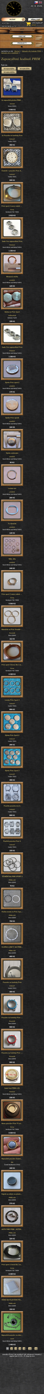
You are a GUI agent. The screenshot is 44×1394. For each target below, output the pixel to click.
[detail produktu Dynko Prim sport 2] (12, 369)
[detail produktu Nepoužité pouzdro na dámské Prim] (12, 1322)
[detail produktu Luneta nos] (12, 475)
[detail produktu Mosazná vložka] (12, 263)
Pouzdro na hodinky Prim (12, 982)
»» (30, 1348)
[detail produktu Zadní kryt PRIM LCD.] (12, 1075)
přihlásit (35, 20)
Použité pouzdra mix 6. (12, 806)
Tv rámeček (12, 524)
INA (12, 1162)
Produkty (22, 43)
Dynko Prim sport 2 (12, 382)
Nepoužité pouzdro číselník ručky (12, 1159)
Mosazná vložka (12, 277)
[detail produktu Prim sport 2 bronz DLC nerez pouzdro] (12, 651)
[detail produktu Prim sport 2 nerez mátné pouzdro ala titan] (12, 581)
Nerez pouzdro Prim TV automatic (12, 1123)
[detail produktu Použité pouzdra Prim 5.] (12, 828)
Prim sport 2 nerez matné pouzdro (12, 206)
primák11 (12, 280)
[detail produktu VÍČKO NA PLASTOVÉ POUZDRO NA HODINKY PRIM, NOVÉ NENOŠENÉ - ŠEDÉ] (12, 1287)
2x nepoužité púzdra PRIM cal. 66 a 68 (12, 100)
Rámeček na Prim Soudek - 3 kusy (12, 629)
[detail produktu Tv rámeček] (12, 510)
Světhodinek (12, 315)
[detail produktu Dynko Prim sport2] (12, 404)
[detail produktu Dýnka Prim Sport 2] (12, 722)
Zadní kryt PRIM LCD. (12, 1088)
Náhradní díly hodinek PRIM (31, 51)
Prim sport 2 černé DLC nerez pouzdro (12, 1264)
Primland (12, 245)
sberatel (12, 103)
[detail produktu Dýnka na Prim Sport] (12, 299)
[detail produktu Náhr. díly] (12, 546)
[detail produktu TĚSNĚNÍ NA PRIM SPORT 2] (12, 863)
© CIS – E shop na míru (26, 1356)
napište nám (13, 1356)
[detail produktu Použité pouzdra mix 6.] (12, 793)
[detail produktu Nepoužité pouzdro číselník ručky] (12, 1145)
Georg (12, 209)
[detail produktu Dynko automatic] (12, 440)
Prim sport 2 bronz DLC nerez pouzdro (12, 665)
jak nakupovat (29, 1354)
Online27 (12, 139)
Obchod (17, 51)
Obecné (22, 36)
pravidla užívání (7, 1354)
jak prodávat (19, 1354)
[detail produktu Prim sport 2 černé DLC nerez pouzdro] (12, 1251)
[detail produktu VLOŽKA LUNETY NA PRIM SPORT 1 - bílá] (12, 934)
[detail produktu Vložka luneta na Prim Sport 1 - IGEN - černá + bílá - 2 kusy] (12, 898)
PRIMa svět (12, 880)
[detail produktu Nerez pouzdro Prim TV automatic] (12, 1110)
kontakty (38, 1354)
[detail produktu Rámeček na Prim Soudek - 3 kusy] (12, 616)
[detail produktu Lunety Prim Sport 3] (12, 687)
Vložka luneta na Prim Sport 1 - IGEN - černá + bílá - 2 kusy (12, 912)
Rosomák (12, 633)
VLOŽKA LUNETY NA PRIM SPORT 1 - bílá (12, 947)
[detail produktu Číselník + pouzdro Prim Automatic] (12, 157)
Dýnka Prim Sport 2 (12, 735)
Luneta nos (12, 488)
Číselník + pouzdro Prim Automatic (12, 171)
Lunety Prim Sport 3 (12, 700)
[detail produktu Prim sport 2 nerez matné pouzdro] (12, 193)
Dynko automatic (12, 453)
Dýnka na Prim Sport (12, 312)
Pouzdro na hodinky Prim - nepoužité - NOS (12, 1017)
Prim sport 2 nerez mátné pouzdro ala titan (12, 594)
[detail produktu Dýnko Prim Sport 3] (12, 757)
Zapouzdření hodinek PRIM (20, 58)
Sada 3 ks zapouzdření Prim (12, 241)
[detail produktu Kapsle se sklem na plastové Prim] (12, 1181)
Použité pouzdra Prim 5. (12, 841)
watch (12, 1338)
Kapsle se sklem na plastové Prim (12, 1194)
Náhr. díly (12, 559)
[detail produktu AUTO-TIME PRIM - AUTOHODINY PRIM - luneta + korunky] (12, 1216)
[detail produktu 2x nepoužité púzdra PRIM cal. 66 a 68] (12, 87)
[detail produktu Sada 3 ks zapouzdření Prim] (12, 228)
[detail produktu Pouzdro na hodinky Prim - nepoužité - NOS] (12, 1004)
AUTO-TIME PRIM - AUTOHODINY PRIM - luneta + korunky (12, 1229)
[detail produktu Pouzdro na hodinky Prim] (12, 969)
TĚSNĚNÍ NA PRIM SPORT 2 (12, 876)
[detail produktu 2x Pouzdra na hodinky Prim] (12, 122)
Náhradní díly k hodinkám (10, 53)
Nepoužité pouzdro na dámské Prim (12, 1335)
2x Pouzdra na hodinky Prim (12, 135)
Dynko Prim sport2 (12, 418)
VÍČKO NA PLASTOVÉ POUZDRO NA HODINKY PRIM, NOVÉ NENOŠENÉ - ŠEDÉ (12, 1300)
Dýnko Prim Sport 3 (12, 771)
